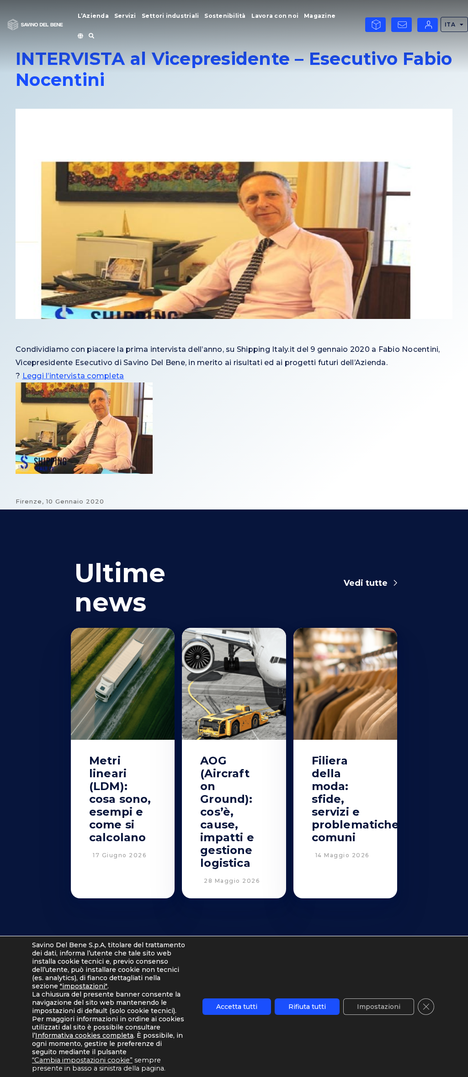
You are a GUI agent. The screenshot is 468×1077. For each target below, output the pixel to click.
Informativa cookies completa (84, 1035)
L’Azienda (93, 15)
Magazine (319, 15)
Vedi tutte (366, 583)
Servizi (125, 15)
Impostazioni (378, 1007)
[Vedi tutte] (395, 583)
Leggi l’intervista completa (73, 375)
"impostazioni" (83, 986)
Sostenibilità (224, 15)
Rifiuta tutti (307, 1007)
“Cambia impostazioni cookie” (82, 1060)
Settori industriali (170, 15)
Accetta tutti (236, 1007)
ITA (450, 24)
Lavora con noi (275, 15)
